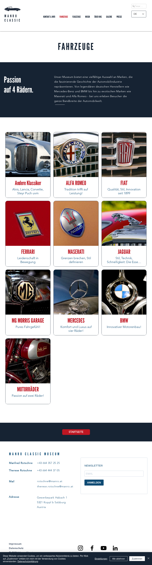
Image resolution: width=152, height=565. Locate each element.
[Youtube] (103, 548)
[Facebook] (92, 548)
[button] (98, 16)
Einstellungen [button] (101, 558)
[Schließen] (148, 558)
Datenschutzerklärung (28, 561)
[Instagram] (80, 548)
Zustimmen (137, 558)
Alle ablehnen (118, 558)
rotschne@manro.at (49, 481)
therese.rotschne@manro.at (55, 486)
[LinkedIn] (115, 548)
